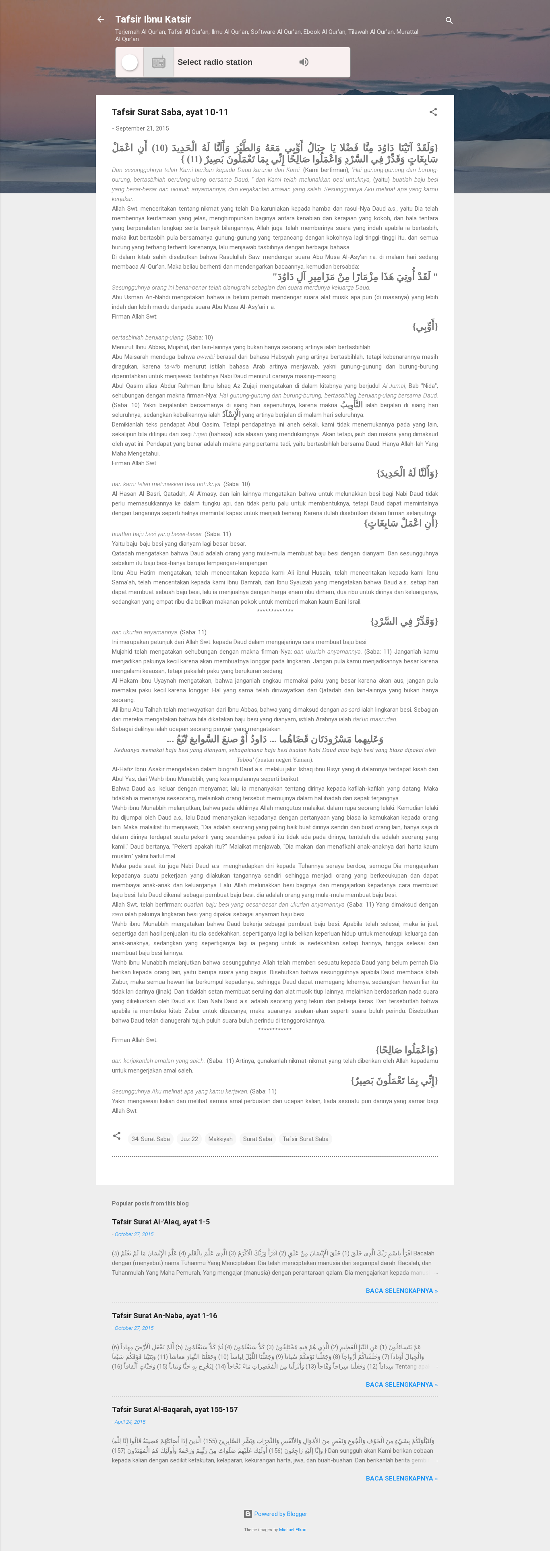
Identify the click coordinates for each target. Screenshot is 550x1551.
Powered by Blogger (280, 1514)
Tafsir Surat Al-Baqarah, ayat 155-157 (175, 1409)
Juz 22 (189, 1139)
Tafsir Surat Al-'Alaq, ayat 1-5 (161, 1222)
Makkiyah (221, 1139)
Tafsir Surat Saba (306, 1139)
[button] (433, 113)
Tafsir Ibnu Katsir (153, 19)
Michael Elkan (292, 1529)
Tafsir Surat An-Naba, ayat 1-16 (164, 1315)
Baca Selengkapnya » (402, 1290)
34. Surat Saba (151, 1139)
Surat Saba (257, 1139)
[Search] (449, 22)
